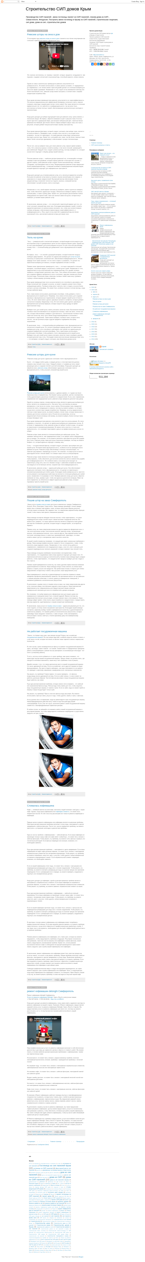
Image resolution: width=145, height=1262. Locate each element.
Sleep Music (49, 1250)
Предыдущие (80, 1141)
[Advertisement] (102, 99)
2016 (93, 331)
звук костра (59, 1181)
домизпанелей (33, 1181)
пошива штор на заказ (43, 504)
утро (38, 1239)
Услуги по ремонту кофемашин (57, 1134)
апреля (95, 294)
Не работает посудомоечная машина (47, 631)
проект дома (46, 1196)
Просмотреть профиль (106, 349)
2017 (93, 329)
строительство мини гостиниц (37, 1230)
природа (46, 1194)
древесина (50, 1181)
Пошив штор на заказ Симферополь (46, 500)
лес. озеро (60, 1183)
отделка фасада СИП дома (43, 1187)
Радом (54, 1208)
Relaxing (57, 1248)
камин (67, 1181)
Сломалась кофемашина (40, 805)
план (67, 1190)
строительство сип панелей (36, 1236)
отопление (48, 1189)
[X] (101, 64)
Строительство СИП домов (37, 1234)
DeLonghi (48, 1246)
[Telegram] (113, 64)
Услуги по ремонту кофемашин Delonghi (40, 997)
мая (94, 292)
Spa (55, 1250)
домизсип (42, 1181)
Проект (52, 1194)
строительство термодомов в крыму (58, 1236)
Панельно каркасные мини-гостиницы (47, 1190)
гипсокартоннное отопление (48, 1163)
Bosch (32, 1246)
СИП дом (45, 1214)
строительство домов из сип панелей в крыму (55, 1228)
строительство (35, 1221)
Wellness (36, 1252)
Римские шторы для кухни (41, 354)
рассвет (43, 1210)
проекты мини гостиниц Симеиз (51, 1205)
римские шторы (43, 368)
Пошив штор (38, 1194)
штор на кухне (75, 256)
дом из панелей (54, 1172)
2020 (93, 324)
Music (41, 1248)
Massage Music (57, 1246)
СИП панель (43, 1217)
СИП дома (54, 1214)
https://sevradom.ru (98, 55)
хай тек (49, 1243)
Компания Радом (33, 1183)
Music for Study (49, 1248)
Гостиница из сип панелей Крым (55, 1165)
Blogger (81, 1257)
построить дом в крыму (55, 1192)
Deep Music (40, 1246)
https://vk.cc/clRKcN (57, 999)
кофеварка (47, 1183)
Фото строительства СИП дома (49, 1239)
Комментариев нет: (47, 226)
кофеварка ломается (62, 811)
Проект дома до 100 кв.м (62, 1196)
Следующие (31, 1141)
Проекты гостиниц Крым (47, 1201)
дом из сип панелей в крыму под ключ (52, 1175)
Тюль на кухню (35, 237)
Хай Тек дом (57, 1243)
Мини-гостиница (55, 1185)
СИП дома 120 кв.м (64, 1214)
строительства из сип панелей (62, 1219)
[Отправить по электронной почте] (56, 226)
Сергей (104, 346)
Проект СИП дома (57, 1199)
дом (46, 1172)
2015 (93, 334)
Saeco (30, 1250)
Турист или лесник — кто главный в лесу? (107, 154)
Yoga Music (43, 1252)
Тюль (34, 347)
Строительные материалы (44, 1219)
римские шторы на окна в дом (49, 38)
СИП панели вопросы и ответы (100, 145)
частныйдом (46, 1244)
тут (112, 33)
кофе (41, 1183)
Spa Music (60, 1250)
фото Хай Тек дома (66, 1239)
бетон (30, 1163)
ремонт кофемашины (63, 1212)
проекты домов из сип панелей (54, 1203)
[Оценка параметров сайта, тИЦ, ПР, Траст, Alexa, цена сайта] (100, 363)
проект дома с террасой (43, 1199)
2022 (93, 321)
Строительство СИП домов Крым (58, 9)
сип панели (55, 1216)
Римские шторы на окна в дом (43, 34)
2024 (93, 287)
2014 (93, 336)
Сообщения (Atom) (43, 1144)
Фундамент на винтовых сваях (55, 1241)
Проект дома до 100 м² (35, 1198)
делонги (39, 1170)
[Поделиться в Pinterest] (64, 226)
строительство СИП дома (62, 1232)
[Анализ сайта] (94, 365)
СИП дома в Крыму (34, 1216)
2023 (93, 290)
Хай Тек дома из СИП (35, 1244)
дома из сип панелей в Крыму (59, 1180)
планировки (32, 1192)
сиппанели (59, 1217)
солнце (67, 1217)
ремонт (62, 1210)
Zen (48, 1252)
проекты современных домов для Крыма (47, 1207)
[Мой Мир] (98, 64)
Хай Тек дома (65, 1243)
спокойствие (32, 1219)
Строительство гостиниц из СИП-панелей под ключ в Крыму (101, 168)
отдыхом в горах (58, 1187)
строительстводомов (34, 1237)
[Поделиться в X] (60, 226)
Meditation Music (33, 1248)
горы (59, 1163)
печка (62, 1190)
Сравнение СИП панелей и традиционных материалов (107, 257)
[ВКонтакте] (92, 64)
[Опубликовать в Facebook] (62, 226)
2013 (93, 339)
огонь (63, 1185)
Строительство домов (43, 1225)
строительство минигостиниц (44, 1232)
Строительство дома (42, 1223)
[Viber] (107, 64)
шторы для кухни (46, 489)
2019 (93, 326)
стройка (44, 1237)
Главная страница (55, 1141)
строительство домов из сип (45, 1227)
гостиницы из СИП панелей (43, 1168)
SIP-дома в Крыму (39, 1250)
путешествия (39, 1208)
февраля (96, 318)
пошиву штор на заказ (54, 606)
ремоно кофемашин (53, 1210)
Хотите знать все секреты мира (100, 271)
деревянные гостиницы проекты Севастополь (57, 1170)
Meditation (66, 1246)
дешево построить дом (37, 1172)
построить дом (41, 1192)
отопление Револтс (58, 1189)
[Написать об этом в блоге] (58, 226)
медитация (46, 1185)
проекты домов (63, 1201)
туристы (51, 1237)
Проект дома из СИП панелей (52, 1198)
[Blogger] (104, 64)
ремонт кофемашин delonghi (40, 1134)
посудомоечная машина (34, 637)
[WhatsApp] (110, 64)
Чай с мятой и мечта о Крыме (100, 191)
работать (47, 1208)
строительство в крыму (48, 1221)
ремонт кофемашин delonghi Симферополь (50, 991)
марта (95, 297)
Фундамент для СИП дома (38, 1241)
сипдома (51, 1217)
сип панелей (45, 1216)
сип (40, 1214)
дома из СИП (55, 1177)
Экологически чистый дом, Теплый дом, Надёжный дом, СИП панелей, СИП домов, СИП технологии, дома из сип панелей (103, 243)
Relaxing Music (65, 1248)
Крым (53, 1183)
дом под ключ (43, 1177)
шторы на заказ (67, 1244)
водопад (36, 1163)
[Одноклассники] (95, 64)
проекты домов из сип (36, 1203)
